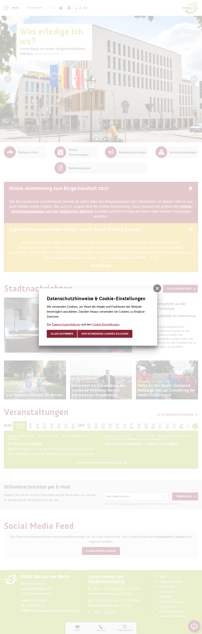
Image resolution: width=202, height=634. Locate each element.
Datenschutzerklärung (66, 324)
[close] (157, 288)
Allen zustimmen (62, 333)
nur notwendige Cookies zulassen (104, 333)
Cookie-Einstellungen (105, 324)
